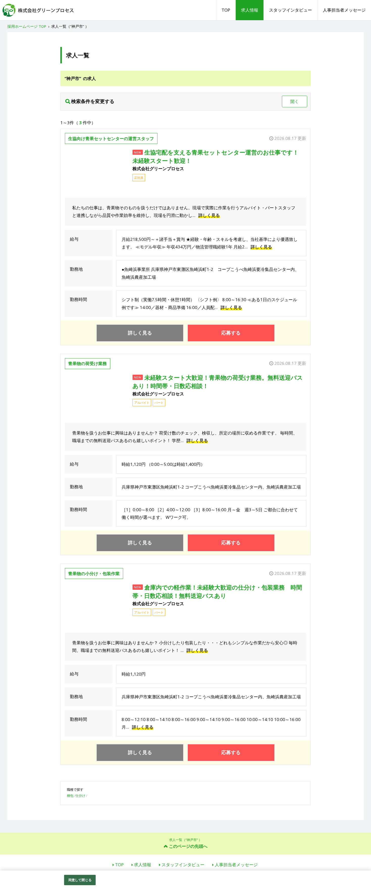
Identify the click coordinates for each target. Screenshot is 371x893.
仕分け (80, 795)
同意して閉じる (80, 880)
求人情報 (249, 10)
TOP (226, 10)
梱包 (70, 795)
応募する (231, 332)
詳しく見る (209, 215)
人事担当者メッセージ (344, 10)
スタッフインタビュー (290, 10)
